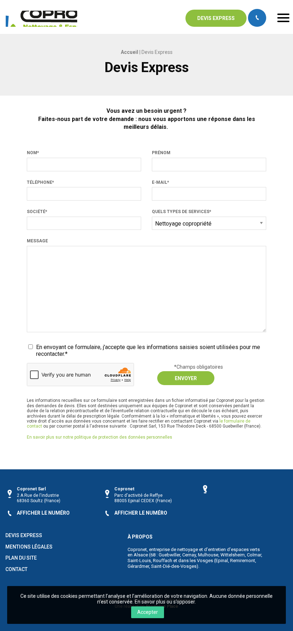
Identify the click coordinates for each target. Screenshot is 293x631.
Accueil (129, 52)
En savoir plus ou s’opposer (165, 602)
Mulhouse (208, 554)
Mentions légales (29, 547)
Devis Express (23, 535)
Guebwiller (169, 554)
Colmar (254, 554)
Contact (16, 569)
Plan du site (21, 558)
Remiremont (242, 560)
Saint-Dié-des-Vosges (174, 566)
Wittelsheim (232, 554)
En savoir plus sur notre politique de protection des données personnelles (99, 437)
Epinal (221, 560)
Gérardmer (138, 566)
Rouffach (162, 560)
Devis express (216, 18)
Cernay (189, 554)
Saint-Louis (139, 560)
